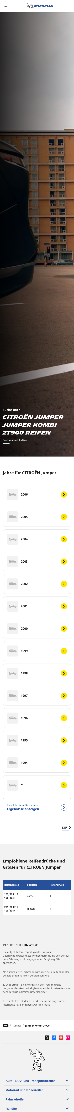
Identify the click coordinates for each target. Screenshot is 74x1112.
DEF (64, 827)
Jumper (17, 1025)
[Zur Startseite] (40, 6)
